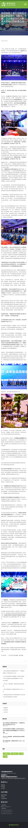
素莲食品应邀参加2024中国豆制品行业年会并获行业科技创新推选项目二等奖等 (14, 695)
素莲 (22, 753)
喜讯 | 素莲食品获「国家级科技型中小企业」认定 (13, 690)
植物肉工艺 (15, 753)
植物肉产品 (7, 753)
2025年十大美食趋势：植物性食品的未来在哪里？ (13, 685)
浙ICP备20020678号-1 (14, 825)
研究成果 (6, 710)
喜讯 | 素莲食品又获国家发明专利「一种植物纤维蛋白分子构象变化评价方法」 (13, 672)
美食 (6, 756)
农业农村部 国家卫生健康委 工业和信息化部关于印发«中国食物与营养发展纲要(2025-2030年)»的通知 (13, 678)
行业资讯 (6, 712)
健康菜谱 (6, 707)
